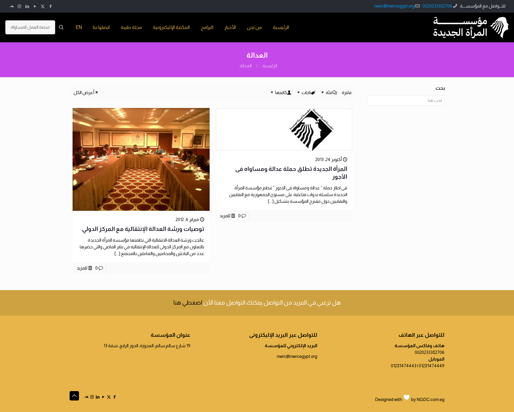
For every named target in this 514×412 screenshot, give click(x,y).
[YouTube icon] (35, 6)
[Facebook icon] (50, 6)
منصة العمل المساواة (30, 27)
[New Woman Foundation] (471, 27)
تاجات (306, 92)
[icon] (12, 6)
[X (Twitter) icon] (43, 6)
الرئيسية (269, 65)
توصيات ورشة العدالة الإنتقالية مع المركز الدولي (143, 229)
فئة (329, 92)
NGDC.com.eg (430, 399)
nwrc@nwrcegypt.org (394, 6)
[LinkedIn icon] (27, 6)
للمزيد (225, 215)
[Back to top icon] (74, 395)
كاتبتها (281, 92)
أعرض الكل (84, 92)
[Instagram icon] (19, 6)
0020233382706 (437, 6)
